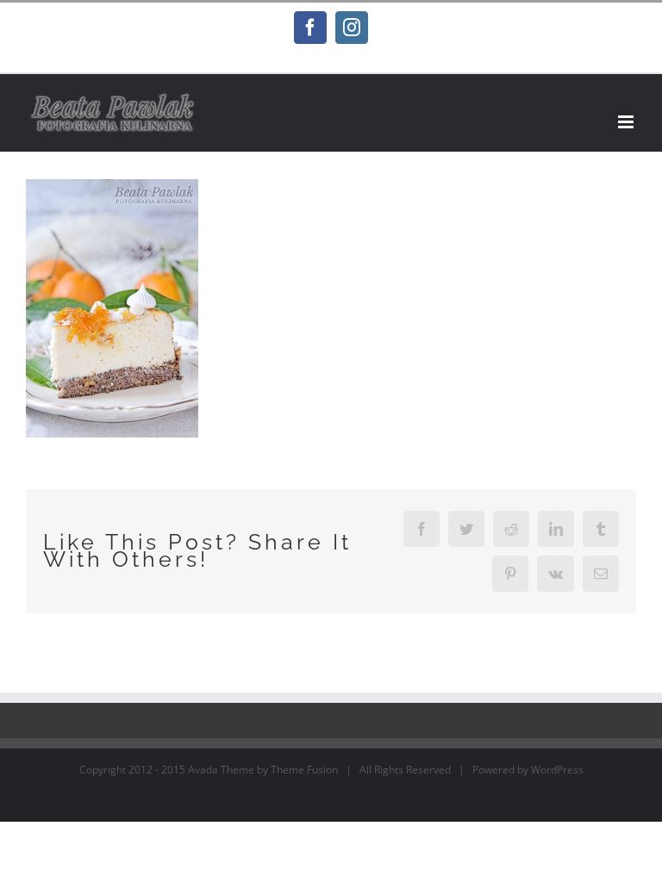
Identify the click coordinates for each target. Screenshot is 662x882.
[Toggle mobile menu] (627, 122)
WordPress (557, 769)
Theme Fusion (304, 769)
